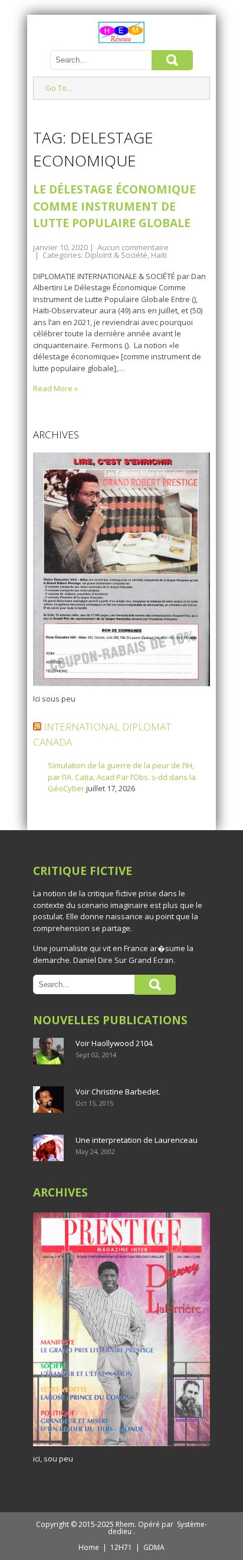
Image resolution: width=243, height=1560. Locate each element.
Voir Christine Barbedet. (117, 1091)
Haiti (159, 255)
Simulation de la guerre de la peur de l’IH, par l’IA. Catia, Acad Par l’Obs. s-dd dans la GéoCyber (122, 777)
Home (88, 1547)
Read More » (55, 388)
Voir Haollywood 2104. (114, 1043)
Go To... (58, 88)
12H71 (121, 1547)
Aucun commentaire (133, 247)
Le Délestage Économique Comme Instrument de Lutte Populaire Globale (114, 206)
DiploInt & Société (116, 255)
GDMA (154, 1547)
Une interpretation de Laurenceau (136, 1140)
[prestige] (121, 1446)
